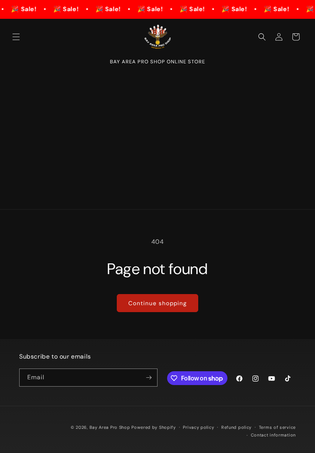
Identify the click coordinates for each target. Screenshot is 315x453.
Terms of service (277, 427)
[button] (16, 36)
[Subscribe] (148, 378)
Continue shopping (157, 303)
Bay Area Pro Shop (110, 427)
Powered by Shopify (153, 427)
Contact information (273, 435)
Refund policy (236, 427)
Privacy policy (198, 427)
